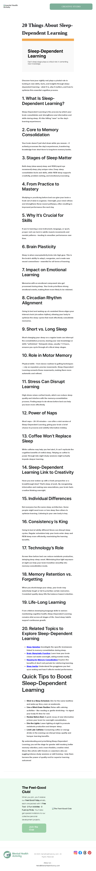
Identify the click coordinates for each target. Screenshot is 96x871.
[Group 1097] (16, 852)
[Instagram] (75, 852)
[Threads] (85, 852)
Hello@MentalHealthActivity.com (48, 866)
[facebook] (80, 852)
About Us (47, 863)
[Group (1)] (89, 852)
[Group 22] (12, 5)
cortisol (41, 395)
